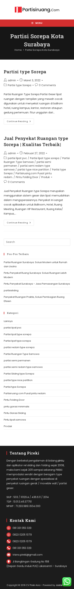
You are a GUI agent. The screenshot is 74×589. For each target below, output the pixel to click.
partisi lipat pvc (17, 158)
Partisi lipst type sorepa (17, 341)
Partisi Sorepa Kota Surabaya (42, 50)
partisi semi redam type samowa (23, 367)
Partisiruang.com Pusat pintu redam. (25, 393)
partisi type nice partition (33, 169)
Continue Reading (20, 122)
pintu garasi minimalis (16, 406)
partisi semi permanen (17, 360)
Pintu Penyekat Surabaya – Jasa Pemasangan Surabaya (37, 283)
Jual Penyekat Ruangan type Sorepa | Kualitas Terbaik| (36, 141)
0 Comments (47, 85)
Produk (45, 177)
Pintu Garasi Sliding (15, 413)
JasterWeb (61, 585)
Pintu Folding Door (27, 177)
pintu (61, 460)
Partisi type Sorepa (25, 72)
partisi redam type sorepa (19, 347)
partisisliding (11, 290)
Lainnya (8, 321)
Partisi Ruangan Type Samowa (21, 354)
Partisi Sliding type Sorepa (19, 373)
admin (12, 80)
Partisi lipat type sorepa (44, 158)
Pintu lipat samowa (15, 419)
